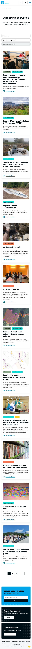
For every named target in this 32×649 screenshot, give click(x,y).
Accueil (3, 8)
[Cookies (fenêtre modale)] (29, 646)
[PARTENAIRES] (26, 2)
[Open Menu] (30, 2)
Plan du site (12, 643)
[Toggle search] (20, 2)
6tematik (25, 646)
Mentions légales (6, 641)
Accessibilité (19, 643)
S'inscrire (16, 600)
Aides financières (17, 644)
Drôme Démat (27, 643)
